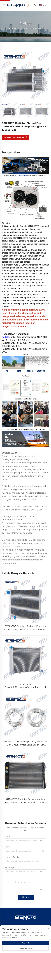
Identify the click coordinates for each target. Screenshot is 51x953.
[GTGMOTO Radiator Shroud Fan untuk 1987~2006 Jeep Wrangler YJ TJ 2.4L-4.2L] (25, 75)
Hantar (25, 897)
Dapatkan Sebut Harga (13, 137)
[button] (4, 75)
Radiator (39, 28)
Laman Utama (17, 28)
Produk (29, 28)
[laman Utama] (18, 5)
